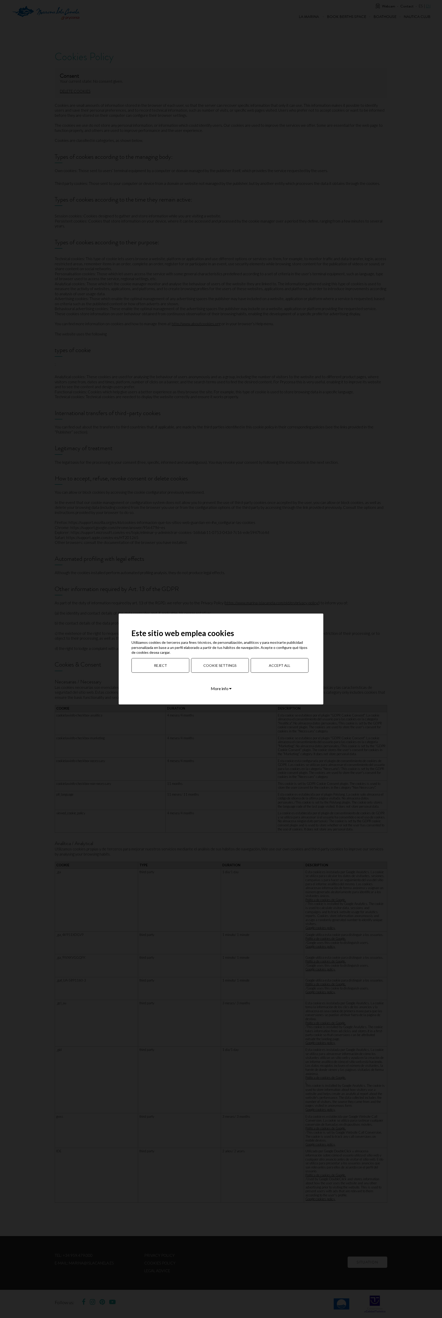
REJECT (160, 665)
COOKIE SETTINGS (220, 665)
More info (220, 688)
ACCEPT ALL (279, 665)
